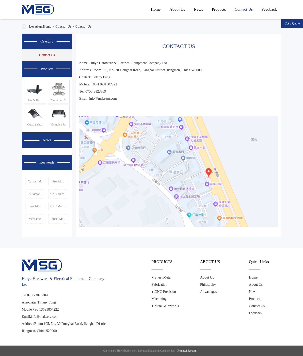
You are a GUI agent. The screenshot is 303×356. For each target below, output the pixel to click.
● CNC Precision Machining (164, 295)
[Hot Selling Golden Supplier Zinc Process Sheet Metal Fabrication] (35, 89)
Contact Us (244, 9)
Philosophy (208, 284)
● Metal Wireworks (165, 306)
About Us (177, 9)
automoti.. (35, 194)
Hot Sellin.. (35, 100)
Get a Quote (292, 23)
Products (219, 9)
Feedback (269, 9)
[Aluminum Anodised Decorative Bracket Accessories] (58, 89)
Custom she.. (35, 124)
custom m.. (35, 181)
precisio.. (35, 206)
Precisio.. (58, 181)
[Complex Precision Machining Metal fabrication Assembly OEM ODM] (58, 113)
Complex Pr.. (58, 124)
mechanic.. (35, 218)
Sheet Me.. (58, 218)
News (198, 9)
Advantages (208, 291)
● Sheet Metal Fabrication (161, 280)
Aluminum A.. (58, 100)
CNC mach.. (58, 194)
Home (156, 9)
